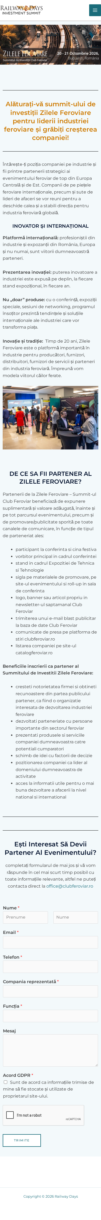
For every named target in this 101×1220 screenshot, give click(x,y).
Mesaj (9, 1030)
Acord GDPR (18, 1075)
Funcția (12, 1006)
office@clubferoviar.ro (69, 886)
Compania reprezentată (31, 981)
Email (11, 932)
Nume (11, 907)
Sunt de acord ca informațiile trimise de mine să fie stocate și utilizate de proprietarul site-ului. (48, 1089)
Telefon (12, 957)
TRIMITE (22, 1140)
